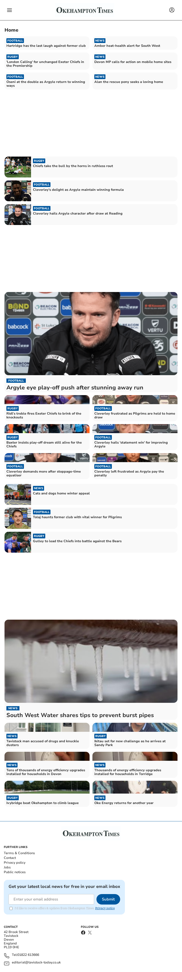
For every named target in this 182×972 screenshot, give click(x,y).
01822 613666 (28, 955)
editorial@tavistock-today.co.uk (36, 963)
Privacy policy (14, 862)
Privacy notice (105, 908)
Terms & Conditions (19, 853)
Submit (108, 899)
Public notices (15, 872)
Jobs (7, 867)
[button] (9, 10)
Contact (10, 858)
